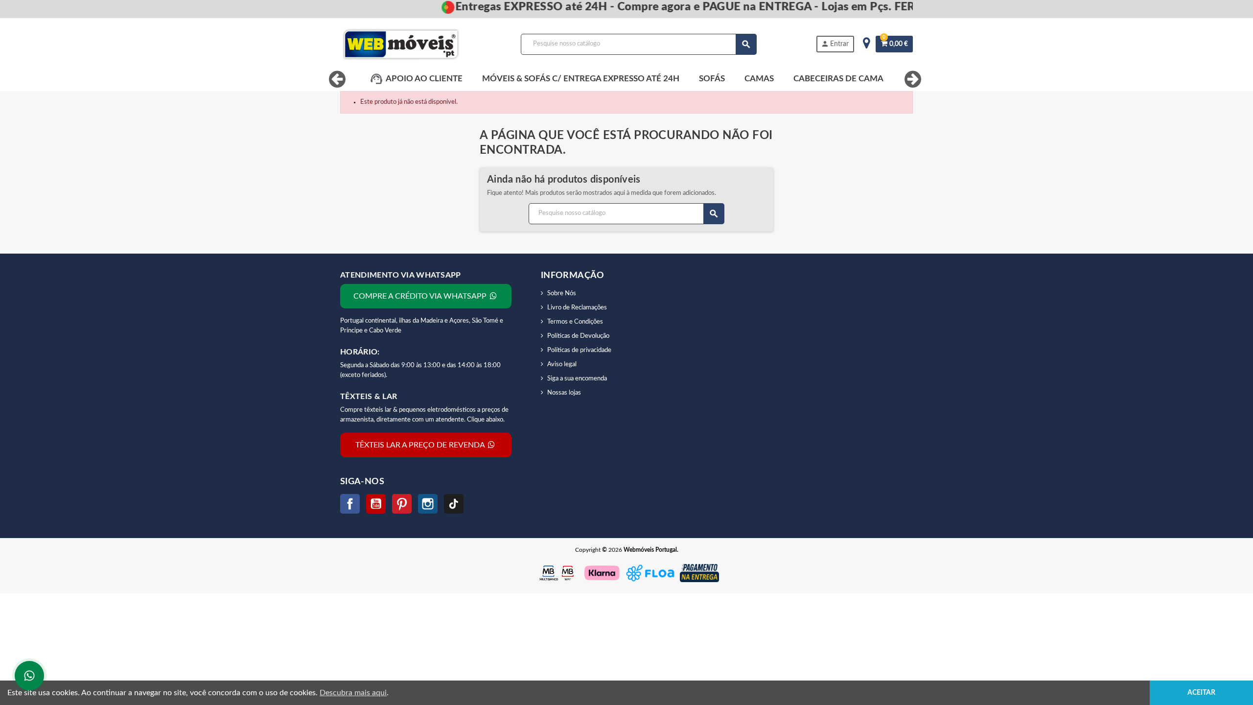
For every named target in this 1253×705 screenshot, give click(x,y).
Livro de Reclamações (577, 308)
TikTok (454, 504)
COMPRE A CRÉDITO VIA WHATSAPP (420, 296)
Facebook (350, 504)
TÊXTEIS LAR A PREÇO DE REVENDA (421, 445)
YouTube (376, 504)
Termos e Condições (575, 322)
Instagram (428, 504)
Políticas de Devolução (578, 336)
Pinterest (402, 504)
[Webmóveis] (401, 44)
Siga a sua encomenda (577, 379)
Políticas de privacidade (579, 350)
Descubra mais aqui (353, 693)
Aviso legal (562, 364)
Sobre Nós (561, 293)
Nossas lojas (564, 393)
